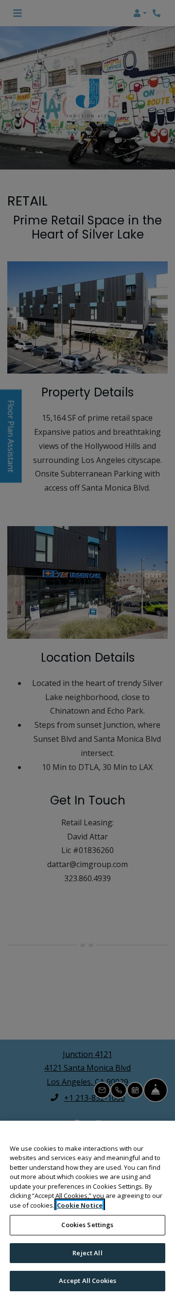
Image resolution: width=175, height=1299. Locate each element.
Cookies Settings (87, 1224)
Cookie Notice (80, 1205)
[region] (87, 1210)
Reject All (87, 1252)
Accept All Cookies (87, 1280)
